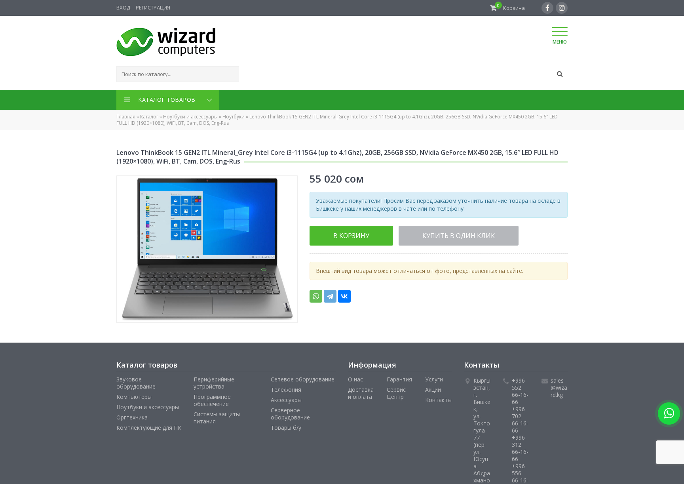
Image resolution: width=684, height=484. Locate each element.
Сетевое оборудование (302, 377)
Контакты (438, 398)
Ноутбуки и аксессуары (190, 115)
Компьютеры (134, 395)
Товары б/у (286, 426)
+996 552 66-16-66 (520, 389)
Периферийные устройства (214, 381)
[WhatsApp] (316, 294)
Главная (125, 115)
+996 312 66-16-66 (520, 446)
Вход (123, 7)
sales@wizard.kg (559, 386)
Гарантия (399, 377)
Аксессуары (286, 398)
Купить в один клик (424, 234)
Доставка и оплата (361, 391)
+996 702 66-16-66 (520, 418)
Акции (433, 388)
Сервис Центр (396, 391)
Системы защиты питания (217, 416)
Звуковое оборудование (136, 381)
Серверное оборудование (290, 412)
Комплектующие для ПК (148, 426)
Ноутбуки (233, 115)
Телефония (286, 388)
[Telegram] (330, 294)
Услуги (434, 377)
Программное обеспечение (212, 398)
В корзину (340, 234)
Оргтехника (132, 415)
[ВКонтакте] (344, 294)
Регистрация (153, 7)
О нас (355, 377)
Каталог (149, 115)
